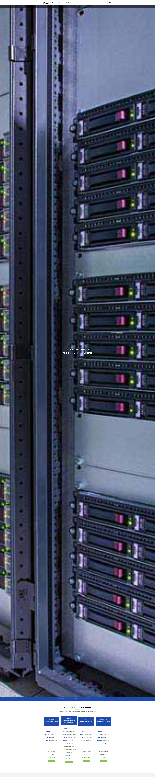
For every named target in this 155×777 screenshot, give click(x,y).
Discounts (78, 2)
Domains (61, 2)
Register (105, 2)
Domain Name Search (64, 6)
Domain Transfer (73, 6)
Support (83, 2)
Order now (51, 761)
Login (100, 2)
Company (54, 2)
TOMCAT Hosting (70, 2)
